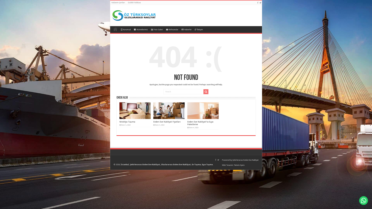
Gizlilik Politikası (134, 3)
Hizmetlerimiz (142, 29)
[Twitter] (260, 2)
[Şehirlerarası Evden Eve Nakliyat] (134, 14)
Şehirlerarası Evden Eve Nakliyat (246, 160)
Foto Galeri (158, 29)
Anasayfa (115, 29)
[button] (363, 200)
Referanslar (173, 29)
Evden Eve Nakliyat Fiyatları (167, 121)
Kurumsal (127, 29)
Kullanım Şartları (118, 3)
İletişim (200, 29)
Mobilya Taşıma (127, 121)
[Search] (205, 91)
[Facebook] (258, 2)
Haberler (188, 29)
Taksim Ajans (239, 165)
